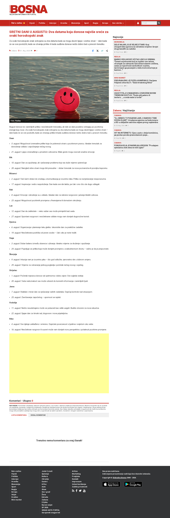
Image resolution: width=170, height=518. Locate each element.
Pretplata (76, 476)
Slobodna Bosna (119, 478)
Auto (44, 487)
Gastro (44, 482)
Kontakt (75, 479)
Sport (86, 23)
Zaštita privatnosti (79, 487)
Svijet (13, 495)
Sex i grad (46, 492)
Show (44, 489)
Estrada (45, 497)
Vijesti (32, 23)
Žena (44, 495)
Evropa (105, 23)
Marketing (76, 474)
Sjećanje (45, 474)
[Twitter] (80, 491)
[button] (106, 59)
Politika (42, 23)
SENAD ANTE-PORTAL (51, 510)
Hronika (63, 23)
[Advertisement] (59, 363)
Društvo (14, 497)
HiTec (44, 484)
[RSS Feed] (73, 491)
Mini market (16, 500)
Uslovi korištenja (79, 484)
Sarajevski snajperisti (51, 513)
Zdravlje (45, 479)
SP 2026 (45, 507)
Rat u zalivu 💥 (18, 23)
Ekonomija (75, 23)
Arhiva (75, 471)
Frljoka (45, 502)
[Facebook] (76, 491)
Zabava (45, 500)
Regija (95, 23)
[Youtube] (84, 491)
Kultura (45, 476)
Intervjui (52, 23)
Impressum (77, 482)
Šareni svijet (47, 505)
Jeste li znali (47, 471)
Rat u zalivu (16, 471)
